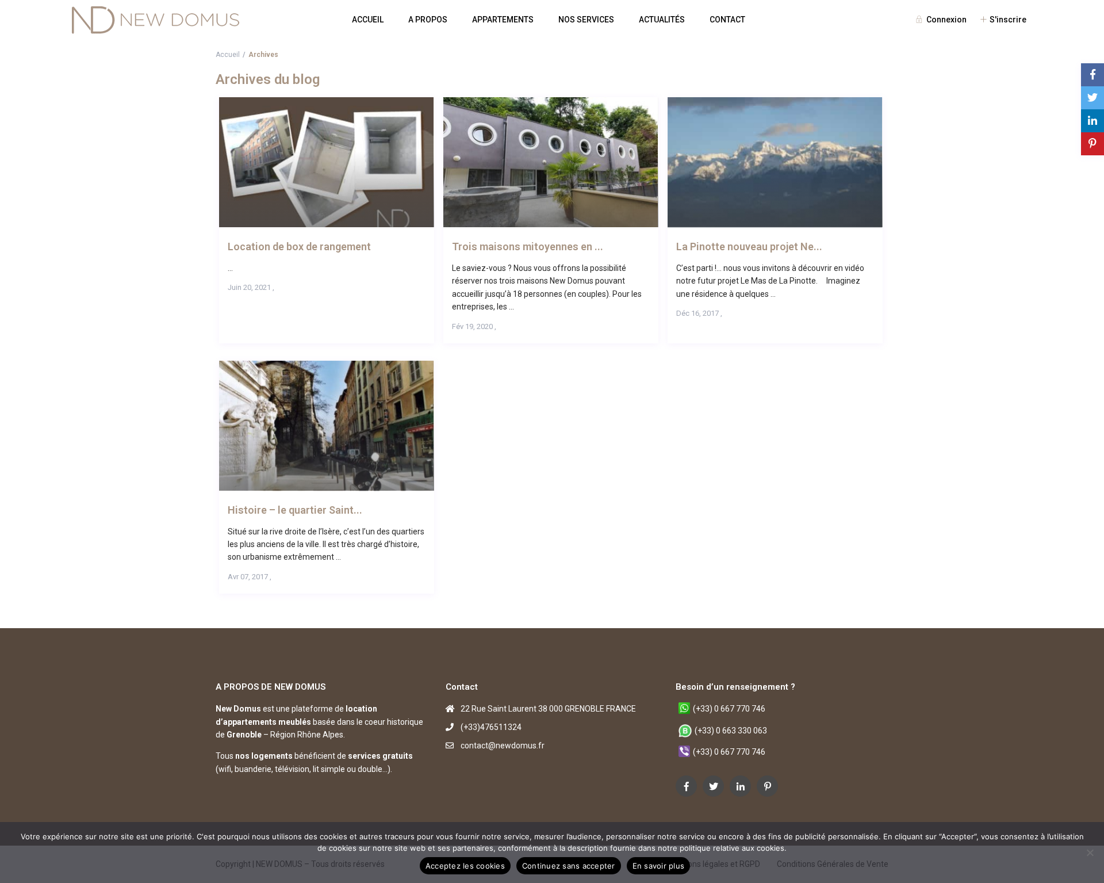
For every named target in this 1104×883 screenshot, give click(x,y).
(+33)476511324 (491, 727)
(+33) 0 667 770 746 (729, 708)
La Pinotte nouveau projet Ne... (749, 246)
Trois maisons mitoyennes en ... (527, 246)
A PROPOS (427, 19)
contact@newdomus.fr (503, 745)
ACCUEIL (368, 19)
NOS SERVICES (586, 19)
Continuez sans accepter (568, 865)
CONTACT (727, 19)
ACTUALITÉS (662, 19)
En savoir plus (658, 865)
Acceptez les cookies (465, 865)
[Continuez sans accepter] (1089, 852)
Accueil (228, 55)
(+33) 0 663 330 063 (731, 730)
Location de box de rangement (299, 246)
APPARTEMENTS (503, 19)
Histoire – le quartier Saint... (295, 510)
